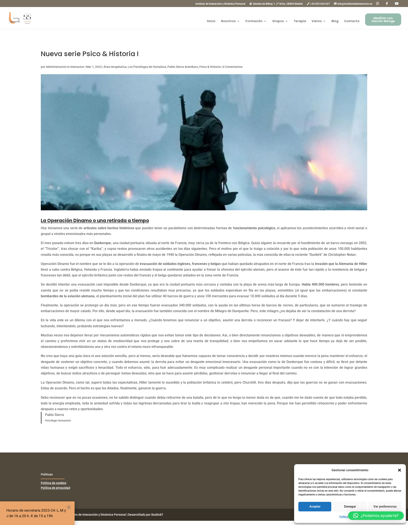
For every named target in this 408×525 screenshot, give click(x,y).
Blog (335, 21)
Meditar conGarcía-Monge (383, 19)
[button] (399, 470)
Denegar (350, 506)
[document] (204, 262)
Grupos (278, 21)
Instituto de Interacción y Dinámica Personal (220, 4)
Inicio (211, 21)
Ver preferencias (385, 506)
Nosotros (228, 21)
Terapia (300, 21)
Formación (253, 21)
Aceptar (314, 506)
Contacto (352, 21)
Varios (317, 21)
